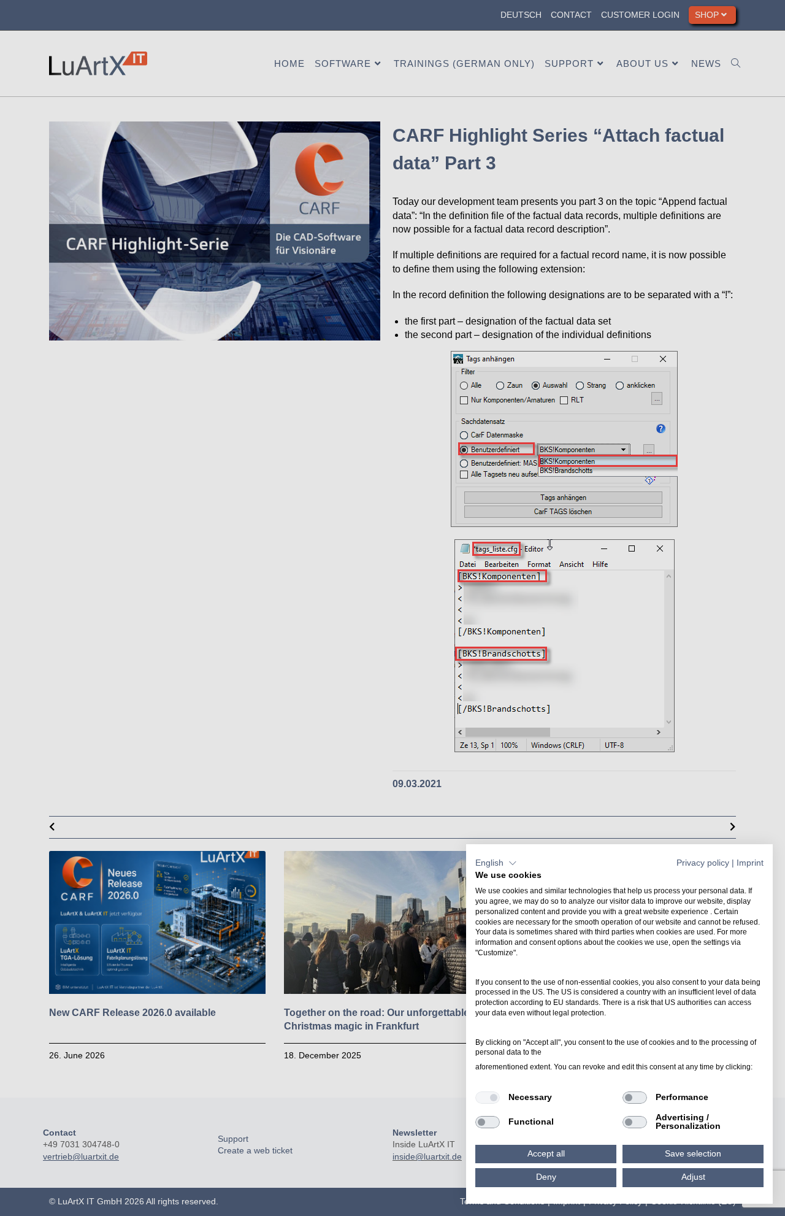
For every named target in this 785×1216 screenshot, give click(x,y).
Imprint (750, 863)
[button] (496, 863)
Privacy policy (702, 863)
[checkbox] (487, 1097)
